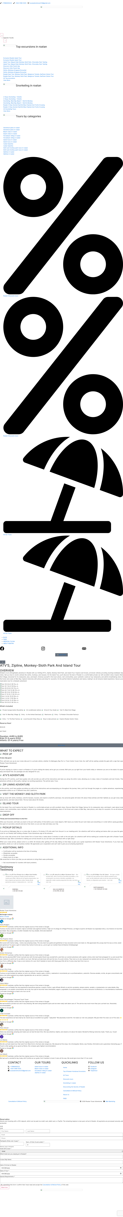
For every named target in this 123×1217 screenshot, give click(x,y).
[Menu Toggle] (1, 35)
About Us (66, 1094)
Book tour (4, 1187)
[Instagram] (43, 648)
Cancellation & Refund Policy (72, 1091)
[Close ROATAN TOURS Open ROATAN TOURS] (5, 40)
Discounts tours (68, 1079)
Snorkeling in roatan (69, 1083)
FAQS (65, 1098)
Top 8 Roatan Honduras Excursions (74, 1071)
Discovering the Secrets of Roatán (74, 1087)
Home (65, 1067)
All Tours (66, 1075)
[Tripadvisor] (84, 648)
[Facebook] (2, 648)
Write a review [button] (4, 916)
